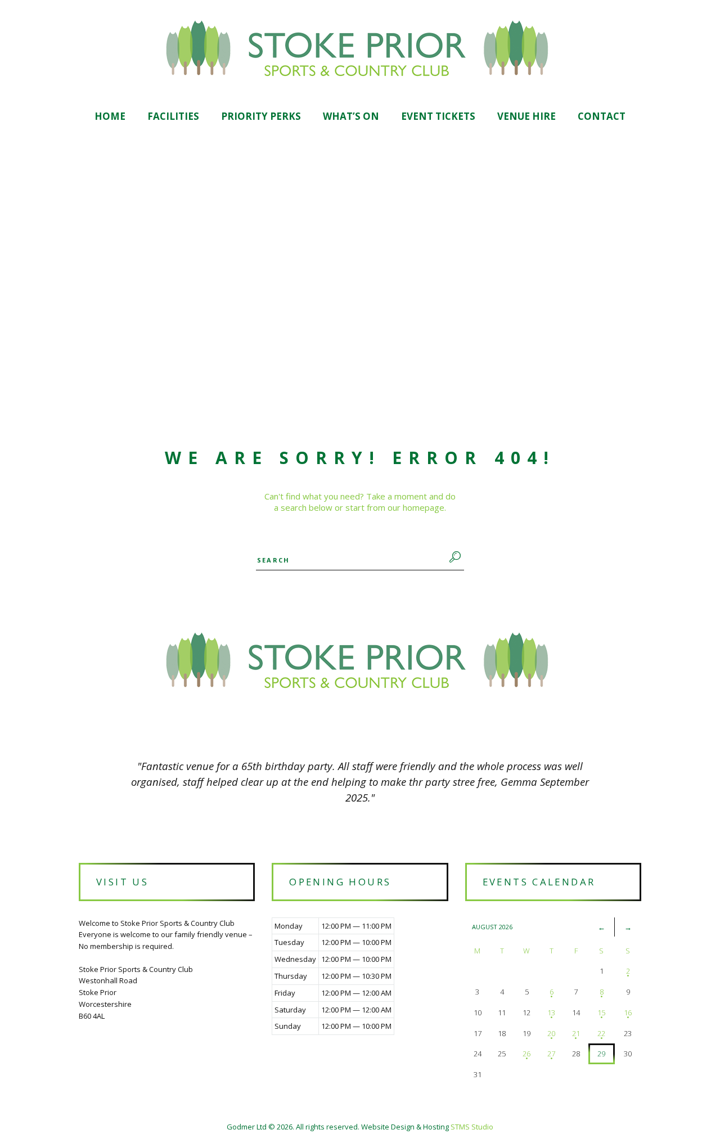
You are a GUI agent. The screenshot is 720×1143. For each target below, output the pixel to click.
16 (628, 1012)
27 (551, 1053)
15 (601, 1012)
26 (526, 1053)
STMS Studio (472, 1127)
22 (601, 1033)
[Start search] (453, 557)
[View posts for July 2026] (601, 927)
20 (551, 1033)
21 (576, 1033)
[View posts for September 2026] (628, 927)
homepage (423, 507)
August (492, 926)
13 (551, 1012)
